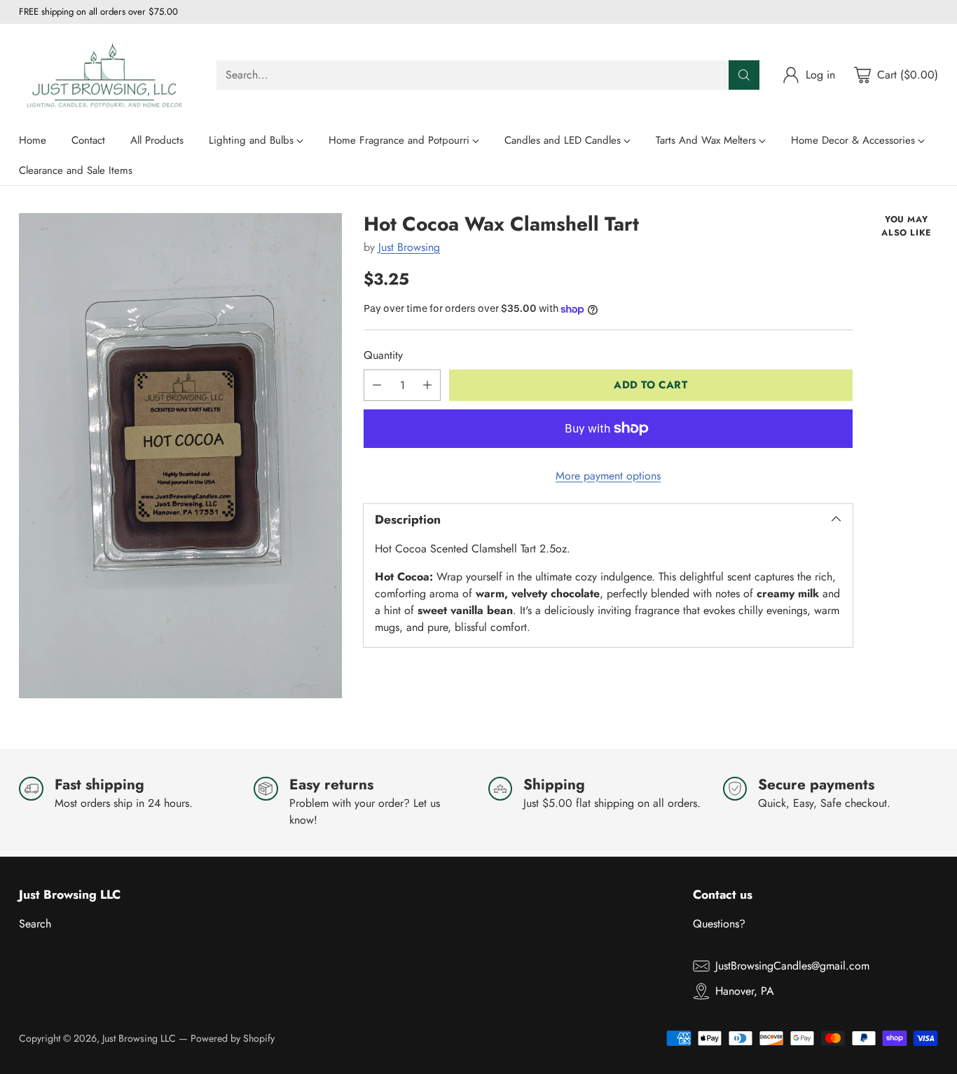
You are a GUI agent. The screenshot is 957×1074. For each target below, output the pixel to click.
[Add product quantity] (427, 385)
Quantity (383, 355)
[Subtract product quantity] (377, 385)
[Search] (744, 75)
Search (35, 924)
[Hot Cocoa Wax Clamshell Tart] (180, 455)
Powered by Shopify (233, 1038)
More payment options (608, 476)
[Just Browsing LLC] (106, 74)
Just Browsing (409, 247)
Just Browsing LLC (139, 1038)
